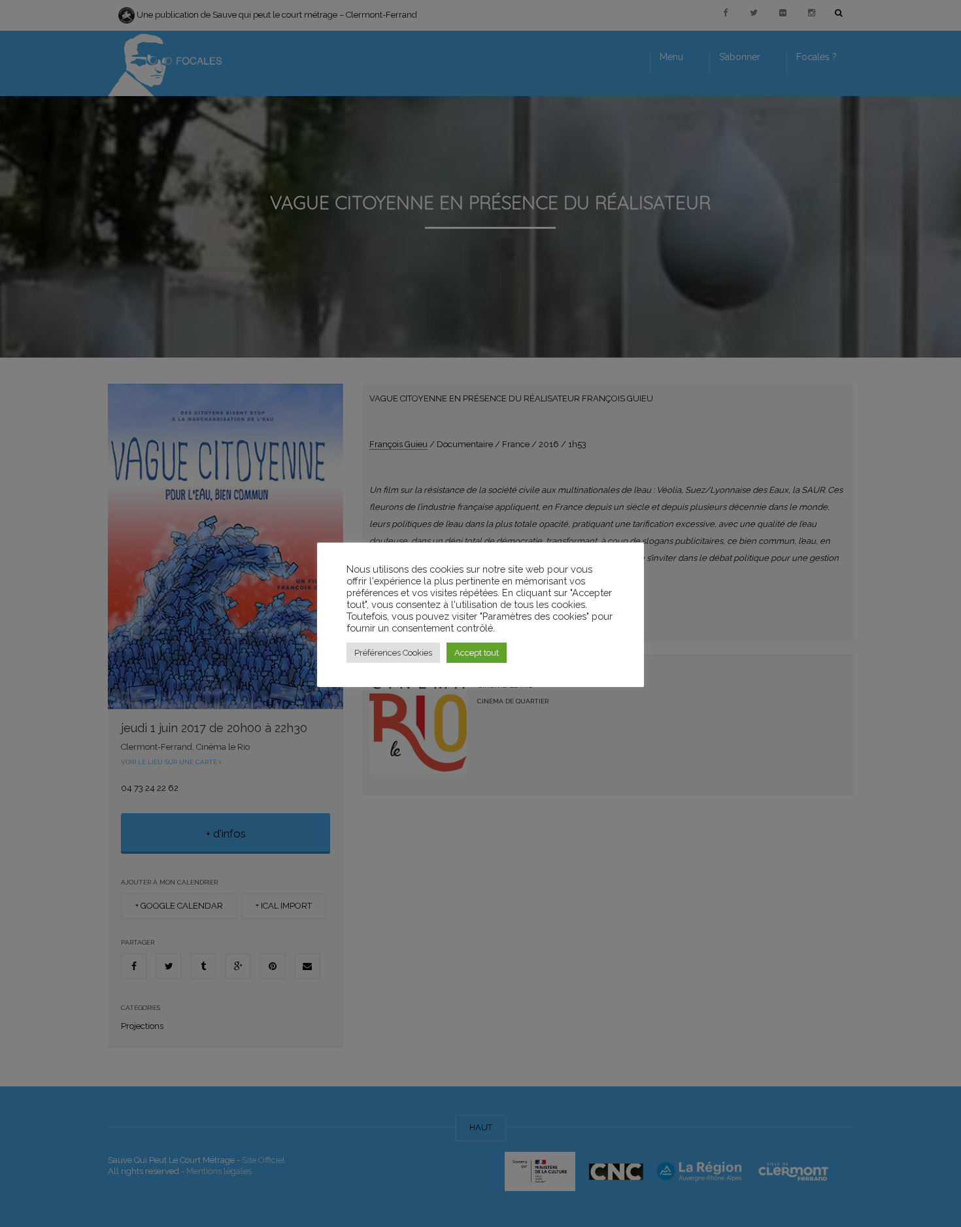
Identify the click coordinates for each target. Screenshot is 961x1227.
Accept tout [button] (476, 653)
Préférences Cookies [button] (393, 653)
